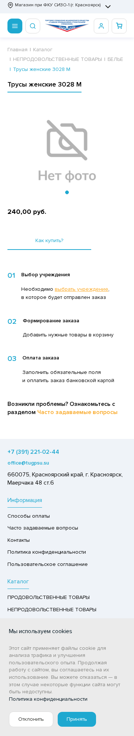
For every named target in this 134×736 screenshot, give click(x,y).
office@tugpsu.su (28, 463)
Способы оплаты (28, 516)
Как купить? (49, 240)
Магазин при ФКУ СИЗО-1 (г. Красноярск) (57, 5)
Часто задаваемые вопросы (77, 412)
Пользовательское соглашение (47, 564)
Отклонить (31, 719)
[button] (67, 192)
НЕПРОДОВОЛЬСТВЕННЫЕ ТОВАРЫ (51, 609)
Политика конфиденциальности (46, 552)
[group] (67, 151)
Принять (77, 719)
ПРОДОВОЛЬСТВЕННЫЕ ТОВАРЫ (48, 597)
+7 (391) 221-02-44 (33, 452)
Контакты (18, 540)
